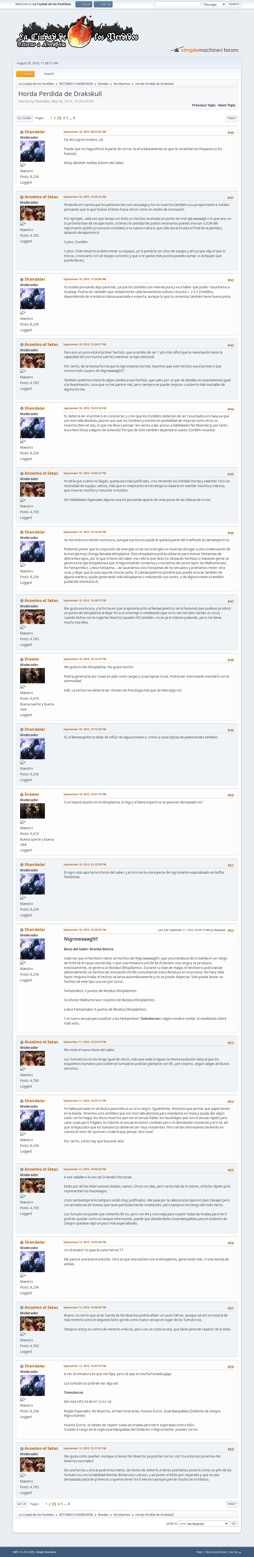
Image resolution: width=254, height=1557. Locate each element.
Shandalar (35, 131)
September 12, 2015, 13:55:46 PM (85, 1242)
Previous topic (204, 105)
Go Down (24, 118)
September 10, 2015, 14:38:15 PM (85, 600)
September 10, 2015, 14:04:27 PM (85, 473)
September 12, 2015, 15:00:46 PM (85, 1307)
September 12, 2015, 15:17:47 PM (85, 1448)
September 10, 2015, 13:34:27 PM (85, 344)
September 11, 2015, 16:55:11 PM (85, 1100)
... (71, 118)
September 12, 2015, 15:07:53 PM (85, 1366)
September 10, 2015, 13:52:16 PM (85, 408)
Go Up (21, 1504)
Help (199, 1552)
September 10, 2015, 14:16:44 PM (85, 532)
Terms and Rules (216, 1552)
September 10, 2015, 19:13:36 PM (85, 729)
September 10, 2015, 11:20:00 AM (85, 279)
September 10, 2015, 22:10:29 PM (85, 864)
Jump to (171, 1523)
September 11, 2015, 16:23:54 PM (85, 1042)
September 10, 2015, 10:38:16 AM (85, 197)
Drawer (32, 659)
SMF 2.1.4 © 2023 (23, 1552)
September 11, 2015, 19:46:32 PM (85, 1169)
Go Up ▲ (235, 1552)
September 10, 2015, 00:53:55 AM (85, 131)
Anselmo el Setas (41, 196)
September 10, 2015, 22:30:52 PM (85, 929)
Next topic (227, 105)
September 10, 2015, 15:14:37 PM (85, 659)
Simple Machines (46, 1552)
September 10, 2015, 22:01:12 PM (85, 794)
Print (232, 118)
